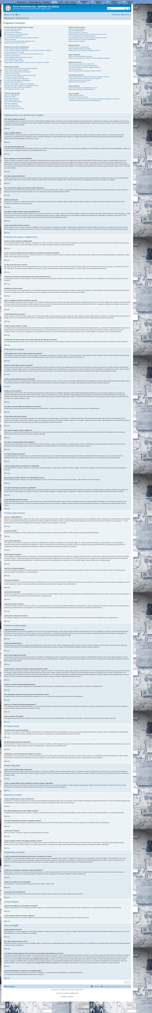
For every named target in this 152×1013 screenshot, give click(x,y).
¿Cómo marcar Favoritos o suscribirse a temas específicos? (84, 78)
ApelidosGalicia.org (35, 2)
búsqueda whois (25, 957)
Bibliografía (46, 2)
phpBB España (74, 993)
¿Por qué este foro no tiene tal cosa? (78, 97)
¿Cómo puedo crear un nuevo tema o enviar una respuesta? (20, 68)
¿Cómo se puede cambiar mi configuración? (16, 48)
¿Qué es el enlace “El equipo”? (76, 41)
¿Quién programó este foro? (76, 95)
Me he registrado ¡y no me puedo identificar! (16, 34)
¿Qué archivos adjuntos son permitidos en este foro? (82, 87)
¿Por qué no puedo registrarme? (13, 32)
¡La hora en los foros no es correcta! (14, 52)
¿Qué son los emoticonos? (11, 98)
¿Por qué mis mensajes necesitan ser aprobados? (17, 87)
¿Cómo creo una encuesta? (11, 73)
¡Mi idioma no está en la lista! (12, 55)
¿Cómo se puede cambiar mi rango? (14, 60)
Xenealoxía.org (21, 2)
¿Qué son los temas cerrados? (12, 107)
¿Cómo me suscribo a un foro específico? (79, 80)
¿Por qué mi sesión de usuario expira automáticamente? (19, 41)
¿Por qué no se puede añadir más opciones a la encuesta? (20, 75)
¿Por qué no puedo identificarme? (13, 36)
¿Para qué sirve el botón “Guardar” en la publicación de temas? (21, 85)
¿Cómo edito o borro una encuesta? (14, 77)
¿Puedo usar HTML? (10, 96)
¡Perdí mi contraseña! (10, 39)
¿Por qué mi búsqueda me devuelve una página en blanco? (84, 67)
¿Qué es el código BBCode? (12, 95)
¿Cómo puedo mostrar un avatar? (13, 59)
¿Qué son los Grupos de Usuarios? (78, 32)
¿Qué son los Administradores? (76, 29)
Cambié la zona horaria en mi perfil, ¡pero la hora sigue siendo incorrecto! (24, 54)
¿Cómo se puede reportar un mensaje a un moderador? (19, 84)
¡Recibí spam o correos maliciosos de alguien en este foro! (84, 50)
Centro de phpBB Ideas (90, 943)
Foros (54, 2)
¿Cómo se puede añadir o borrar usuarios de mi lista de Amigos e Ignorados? (89, 58)
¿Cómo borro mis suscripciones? (77, 82)
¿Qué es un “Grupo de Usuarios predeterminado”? (82, 39)
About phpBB (22, 933)
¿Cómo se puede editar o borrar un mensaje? (16, 70)
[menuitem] (17, 14)
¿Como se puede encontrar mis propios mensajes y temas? (84, 70)
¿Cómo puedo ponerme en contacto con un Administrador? (84, 100)
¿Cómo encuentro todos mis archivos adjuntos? (81, 89)
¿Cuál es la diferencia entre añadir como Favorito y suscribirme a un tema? (88, 76)
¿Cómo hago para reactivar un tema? (14, 89)
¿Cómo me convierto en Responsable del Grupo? (81, 36)
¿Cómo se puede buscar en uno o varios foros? (81, 64)
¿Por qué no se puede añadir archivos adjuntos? (17, 80)
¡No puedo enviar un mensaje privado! (78, 47)
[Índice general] (8, 8)
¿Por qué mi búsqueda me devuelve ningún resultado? (83, 65)
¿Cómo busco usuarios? (75, 69)
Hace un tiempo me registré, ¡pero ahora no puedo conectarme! (21, 37)
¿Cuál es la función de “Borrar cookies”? (15, 42)
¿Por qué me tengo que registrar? (13, 29)
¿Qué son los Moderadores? (76, 30)
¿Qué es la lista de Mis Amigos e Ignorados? (80, 56)
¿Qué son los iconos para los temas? (14, 108)
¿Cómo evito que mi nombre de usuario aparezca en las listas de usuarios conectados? (28, 50)
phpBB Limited (76, 931)
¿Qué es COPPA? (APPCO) (12, 30)
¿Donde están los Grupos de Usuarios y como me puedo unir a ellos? (87, 34)
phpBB (82, 292)
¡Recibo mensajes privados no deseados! (79, 48)
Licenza (73, 2)
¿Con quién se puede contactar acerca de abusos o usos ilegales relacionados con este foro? (93, 98)
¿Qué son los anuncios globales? (13, 101)
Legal (66, 2)
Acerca (60, 2)
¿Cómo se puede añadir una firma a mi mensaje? (17, 71)
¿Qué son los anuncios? (10, 103)
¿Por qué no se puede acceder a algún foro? (16, 78)
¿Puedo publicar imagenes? (11, 100)
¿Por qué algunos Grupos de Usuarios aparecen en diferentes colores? (87, 37)
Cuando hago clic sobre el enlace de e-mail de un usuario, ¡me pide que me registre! (27, 62)
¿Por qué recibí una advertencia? (13, 82)
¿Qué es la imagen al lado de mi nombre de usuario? (18, 57)
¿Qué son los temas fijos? (11, 105)
